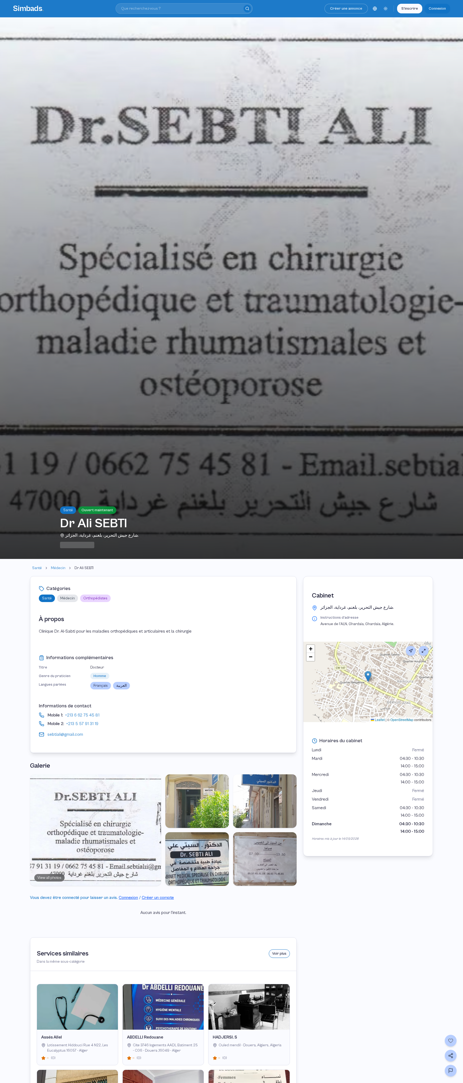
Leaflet (379, 719)
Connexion (437, 8)
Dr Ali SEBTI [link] (84, 568)
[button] (368, 676)
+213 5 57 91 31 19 (82, 723)
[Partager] (451, 1056)
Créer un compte (158, 897)
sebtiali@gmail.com (65, 734)
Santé (37, 568)
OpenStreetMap (401, 719)
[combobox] (184, 8)
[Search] (247, 8)
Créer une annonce (346, 8)
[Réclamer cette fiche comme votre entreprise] (451, 1071)
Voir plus (279, 953)
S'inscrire (409, 8)
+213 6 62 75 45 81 (82, 715)
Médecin (58, 568)
